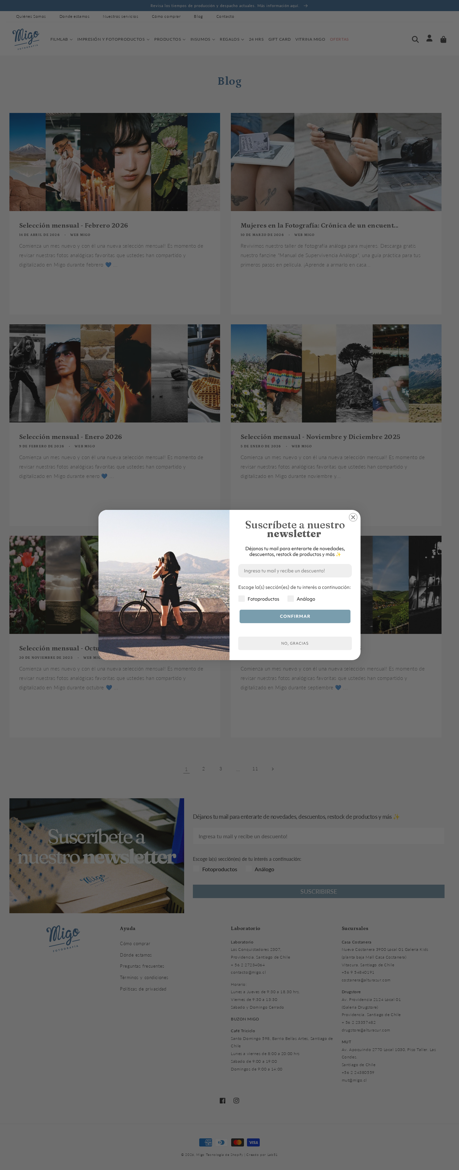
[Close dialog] (353, 517)
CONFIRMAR (295, 616)
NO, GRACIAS (295, 643)
